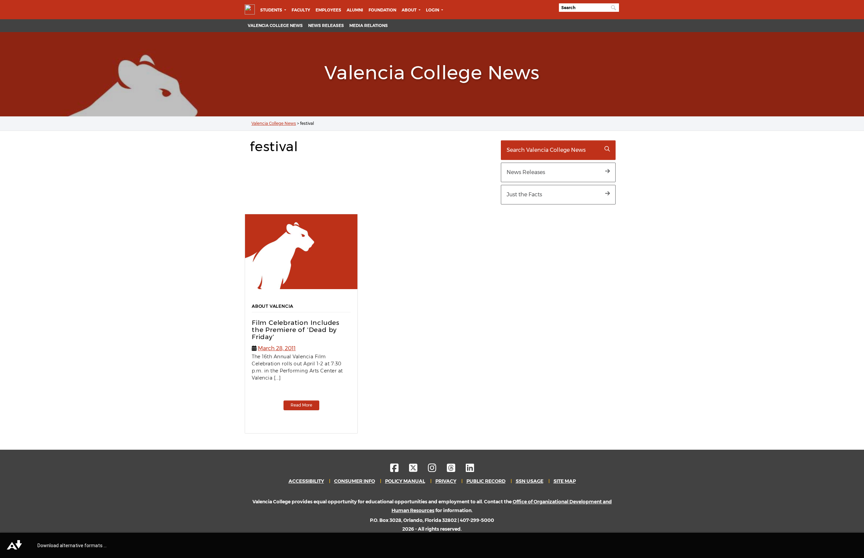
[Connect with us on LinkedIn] (470, 470)
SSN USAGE (529, 481)
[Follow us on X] (418, 470)
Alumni (355, 9)
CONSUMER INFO (354, 481)
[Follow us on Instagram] (437, 470)
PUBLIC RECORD (486, 481)
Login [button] (433, 9)
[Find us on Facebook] (399, 470)
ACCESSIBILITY (306, 481)
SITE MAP (565, 481)
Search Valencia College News (546, 150)
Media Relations (368, 25)
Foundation (382, 9)
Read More (301, 405)
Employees (328, 9)
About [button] (409, 9)
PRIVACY (445, 481)
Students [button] (271, 9)
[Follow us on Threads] (456, 470)
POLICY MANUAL (405, 481)
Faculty (301, 9)
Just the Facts (524, 194)
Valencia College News (275, 25)
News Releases (326, 25)
